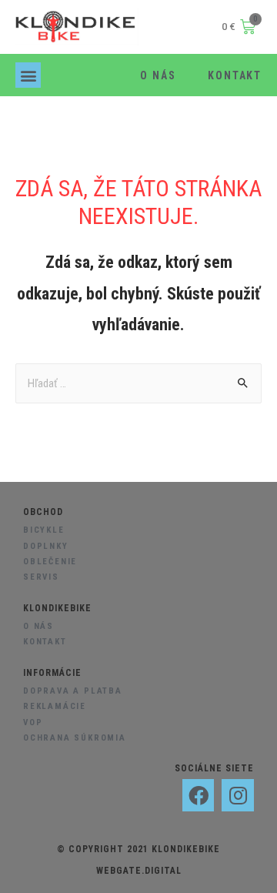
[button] (28, 75)
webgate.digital (139, 870)
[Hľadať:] (138, 383)
